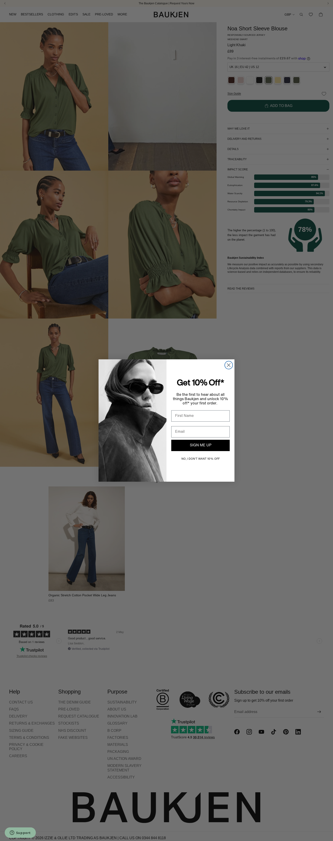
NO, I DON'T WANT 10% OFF (200, 459)
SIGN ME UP (200, 445)
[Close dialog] (229, 365)
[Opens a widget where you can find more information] (20, 833)
